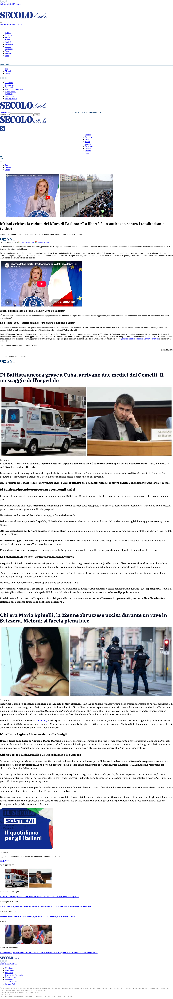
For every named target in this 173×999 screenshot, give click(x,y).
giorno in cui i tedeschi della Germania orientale (139, 339)
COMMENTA (167, 350)
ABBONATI (11, 4)
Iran (6, 69)
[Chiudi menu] (1, 22)
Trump (7, 73)
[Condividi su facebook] (1, 240)
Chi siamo (9, 83)
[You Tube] (3, 2)
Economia (9, 44)
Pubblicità (9, 94)
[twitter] (6, 2)
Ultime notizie (10, 92)
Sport (7, 51)
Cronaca (8, 35)
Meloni (8, 71)
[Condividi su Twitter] (11, 240)
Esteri (7, 37)
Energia (88, 151)
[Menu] (1, 125)
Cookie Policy (10, 96)
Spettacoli (9, 49)
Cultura (8, 47)
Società (8, 42)
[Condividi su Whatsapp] (8, 240)
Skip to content (6, 112)
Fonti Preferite (43, 242)
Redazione (9, 85)
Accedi (20, 4)
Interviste (8, 53)
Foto (7, 56)
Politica (8, 33)
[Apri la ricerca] (1, 158)
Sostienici (9, 87)
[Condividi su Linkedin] (5, 240)
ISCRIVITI (4, 861)
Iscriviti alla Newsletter (14, 89)
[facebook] (1, 2)
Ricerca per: (5, 115)
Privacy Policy (11, 98)
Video (7, 40)
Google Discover (27, 242)
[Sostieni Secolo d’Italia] (26, 848)
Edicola (3, 4)
